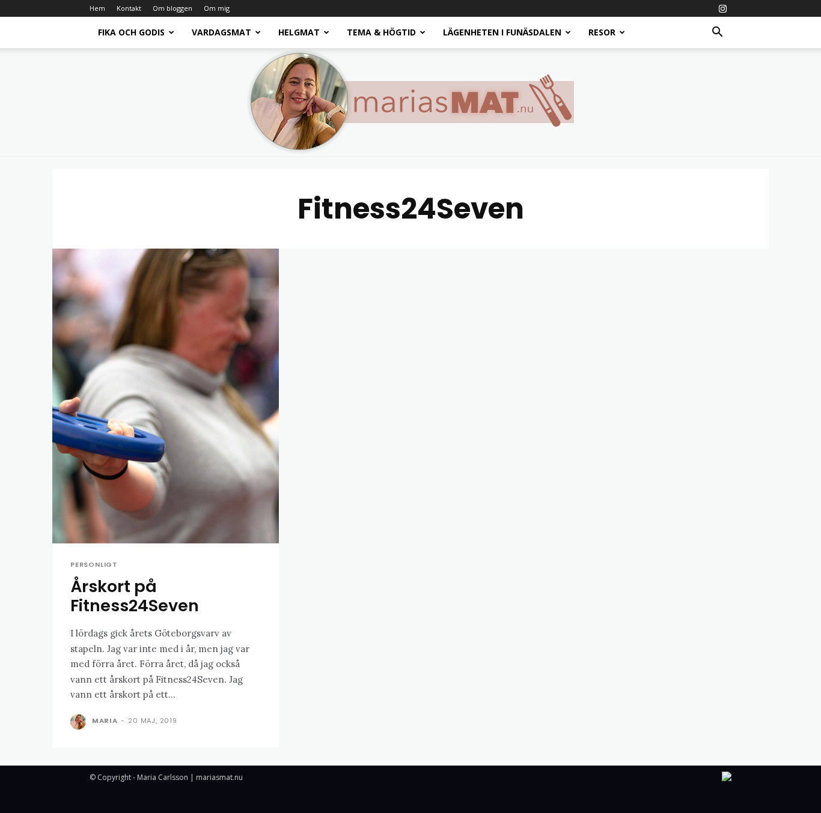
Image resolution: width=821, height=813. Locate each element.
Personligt (94, 564)
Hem (97, 8)
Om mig (217, 8)
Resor (601, 32)
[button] (717, 33)
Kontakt (129, 8)
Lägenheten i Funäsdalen (502, 32)
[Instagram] (722, 8)
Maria (105, 720)
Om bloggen (172, 8)
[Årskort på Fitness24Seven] (165, 396)
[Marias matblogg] (410, 102)
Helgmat (299, 32)
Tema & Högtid (381, 32)
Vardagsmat (221, 32)
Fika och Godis (131, 32)
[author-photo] (80, 722)
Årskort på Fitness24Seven (134, 596)
